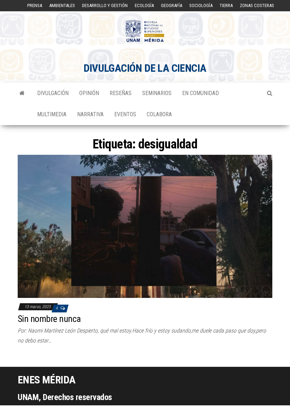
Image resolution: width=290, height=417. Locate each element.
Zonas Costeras (257, 5)
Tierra (226, 5)
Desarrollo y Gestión (105, 5)
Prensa (34, 5)
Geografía (171, 5)
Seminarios (157, 93)
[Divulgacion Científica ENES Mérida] (22, 93)
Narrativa (90, 114)
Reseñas (121, 93)
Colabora (159, 114)
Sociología (201, 5)
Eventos (125, 114)
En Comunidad (200, 93)
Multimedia (51, 114)
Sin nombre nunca (49, 318)
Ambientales (62, 5)
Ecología (144, 5)
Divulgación (53, 93)
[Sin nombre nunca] (145, 226)
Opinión (89, 93)
